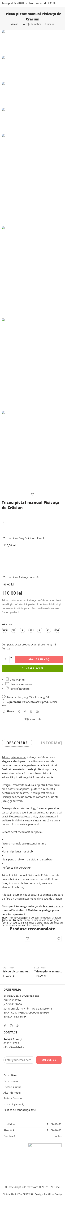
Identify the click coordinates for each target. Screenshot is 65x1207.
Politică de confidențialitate (19, 1109)
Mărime (7, 624)
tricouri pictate (53, 906)
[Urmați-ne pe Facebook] (4, 1025)
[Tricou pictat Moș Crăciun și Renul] (4, 523)
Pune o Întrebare (19, 688)
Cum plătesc (10, 1075)
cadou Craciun (32, 920)
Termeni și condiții (14, 1104)
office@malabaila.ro (15, 1047)
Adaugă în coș (39, 659)
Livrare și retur (12, 1087)
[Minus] (11, 661)
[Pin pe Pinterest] (31, 711)
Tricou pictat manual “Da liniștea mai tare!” (17, 971)
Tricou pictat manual (14, 757)
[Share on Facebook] (25, 711)
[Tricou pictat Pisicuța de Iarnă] (4, 562)
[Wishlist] (32, 494)
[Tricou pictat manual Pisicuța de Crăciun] (10, 42)
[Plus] (11, 657)
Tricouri (6, 920)
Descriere (17, 742)
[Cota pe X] (19, 711)
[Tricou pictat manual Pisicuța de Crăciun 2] (32, 272)
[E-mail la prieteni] (37, 711)
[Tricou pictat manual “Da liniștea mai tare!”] (17, 949)
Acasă (14, 24)
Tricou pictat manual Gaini (48, 971)
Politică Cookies (12, 1098)
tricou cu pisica (19, 922)
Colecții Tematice (31, 24)
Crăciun (49, 24)
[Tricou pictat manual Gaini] (48, 949)
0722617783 (11, 1043)
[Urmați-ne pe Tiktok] (17, 1025)
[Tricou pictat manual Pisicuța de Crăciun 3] (32, 452)
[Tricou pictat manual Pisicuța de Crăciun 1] (32, 364)
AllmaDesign (55, 1194)
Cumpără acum (32, 668)
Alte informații (12, 1092)
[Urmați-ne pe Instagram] (11, 1025)
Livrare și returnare (20, 684)
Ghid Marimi (17, 679)
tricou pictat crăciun (41, 922)
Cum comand (11, 1081)
